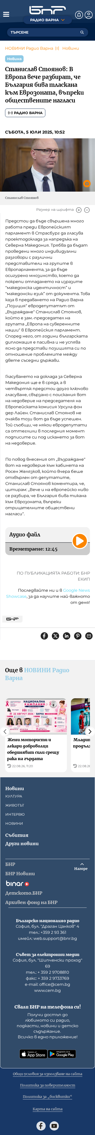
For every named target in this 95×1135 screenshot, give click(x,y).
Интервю (15, 814)
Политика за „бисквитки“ (47, 1096)
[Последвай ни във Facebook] (41, 1126)
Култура (13, 796)
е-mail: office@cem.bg (47, 984)
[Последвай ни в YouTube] (54, 1126)
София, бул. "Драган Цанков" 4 (47, 926)
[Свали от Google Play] (62, 1054)
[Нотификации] (79, 15)
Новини (70, 48)
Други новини (22, 843)
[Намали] (87, 210)
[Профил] (88, 15)
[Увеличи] (79, 210)
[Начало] (47, 10)
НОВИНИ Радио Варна (29, 48)
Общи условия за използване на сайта (47, 1074)
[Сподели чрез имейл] (89, 636)
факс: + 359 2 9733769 (47, 978)
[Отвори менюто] (6, 14)
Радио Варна (28, 113)
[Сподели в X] (55, 636)
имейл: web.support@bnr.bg (47, 938)
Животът (14, 805)
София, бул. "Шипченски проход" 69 (47, 963)
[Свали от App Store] (33, 1054)
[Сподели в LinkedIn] (67, 636)
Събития (16, 835)
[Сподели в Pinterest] (78, 636)
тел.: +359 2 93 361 (47, 932)
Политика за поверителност (47, 1085)
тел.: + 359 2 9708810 (47, 972)
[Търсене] (82, 32)
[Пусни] (80, 541)
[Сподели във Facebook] (44, 636)
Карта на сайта (48, 1109)
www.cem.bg (47, 990)
